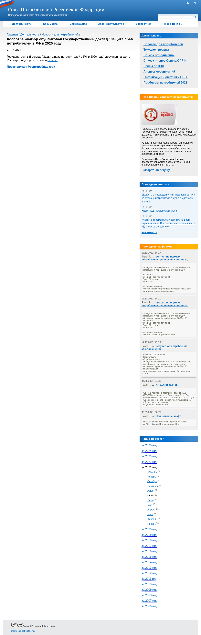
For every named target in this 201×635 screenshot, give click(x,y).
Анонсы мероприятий (159, 71)
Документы (50, 23)
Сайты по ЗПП (153, 66)
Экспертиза (143, 23)
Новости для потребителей (60, 34)
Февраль (152, 519)
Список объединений (159, 55)
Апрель (151, 509)
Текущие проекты (156, 49)
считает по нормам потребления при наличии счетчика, (165, 258)
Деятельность (22, 23)
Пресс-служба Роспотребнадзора (31, 66)
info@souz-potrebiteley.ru (23, 631)
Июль (150, 495)
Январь (151, 523)
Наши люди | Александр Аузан (160, 210)
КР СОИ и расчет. (167, 384)
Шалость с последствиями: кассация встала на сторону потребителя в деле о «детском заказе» (168, 198)
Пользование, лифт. (168, 416)
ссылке (53, 60)
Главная (12, 34)
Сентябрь (152, 486)
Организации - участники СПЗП (165, 77)
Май (149, 505)
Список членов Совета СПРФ (164, 60)
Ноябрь (151, 476)
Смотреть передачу (156, 170)
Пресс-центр (171, 23)
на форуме (164, 246)
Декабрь (152, 472)
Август (150, 490)
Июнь (150, 500)
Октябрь (152, 481)
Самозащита (78, 23)
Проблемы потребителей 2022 (165, 82)
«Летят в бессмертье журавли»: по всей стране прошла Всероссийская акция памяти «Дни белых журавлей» (168, 223)
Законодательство (111, 23)
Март (150, 514)
